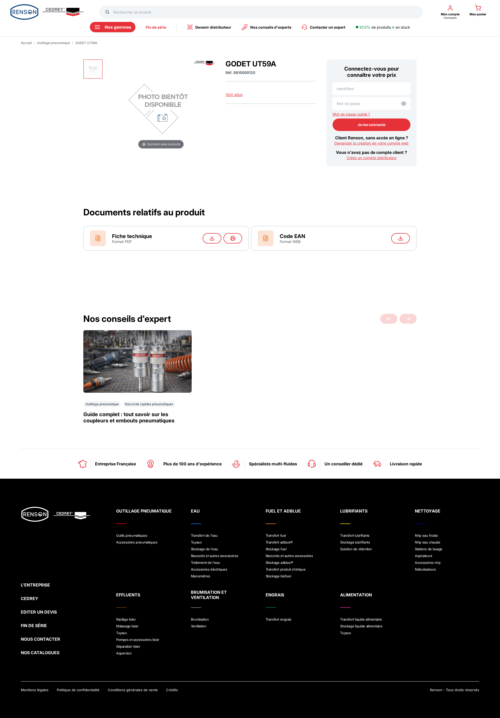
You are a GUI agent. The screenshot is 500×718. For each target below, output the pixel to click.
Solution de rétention (356, 549)
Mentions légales (34, 690)
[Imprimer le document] (232, 238)
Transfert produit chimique (286, 569)
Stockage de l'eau (204, 549)
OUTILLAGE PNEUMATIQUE (144, 511)
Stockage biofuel (278, 576)
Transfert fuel (276, 535)
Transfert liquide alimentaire (361, 619)
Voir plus (234, 94)
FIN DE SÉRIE (34, 625)
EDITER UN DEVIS (39, 612)
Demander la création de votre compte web (371, 143)
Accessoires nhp (427, 562)
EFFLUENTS (128, 594)
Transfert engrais (278, 619)
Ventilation (199, 626)
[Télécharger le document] (212, 238)
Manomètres (200, 576)
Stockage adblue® (279, 562)
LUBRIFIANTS (353, 511)
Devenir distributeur (213, 27)
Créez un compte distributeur (372, 157)
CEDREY (29, 598)
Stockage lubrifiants (355, 542)
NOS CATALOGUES (40, 652)
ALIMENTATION (356, 594)
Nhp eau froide (426, 535)
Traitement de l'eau (205, 562)
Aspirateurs (423, 556)
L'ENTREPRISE (35, 585)
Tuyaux (196, 542)
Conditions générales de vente (133, 690)
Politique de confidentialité (78, 690)
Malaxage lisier (127, 626)
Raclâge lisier (126, 619)
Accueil (26, 43)
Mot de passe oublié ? (351, 114)
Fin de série (156, 27)
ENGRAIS (275, 594)
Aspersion (124, 653)
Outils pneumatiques (131, 535)
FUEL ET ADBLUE (283, 511)
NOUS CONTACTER (40, 639)
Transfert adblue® (279, 542)
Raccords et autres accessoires (214, 556)
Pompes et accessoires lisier (137, 640)
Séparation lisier (128, 646)
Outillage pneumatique (53, 43)
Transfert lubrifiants (355, 535)
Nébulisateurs (425, 569)
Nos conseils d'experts (270, 27)
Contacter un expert (327, 27)
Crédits (172, 690)
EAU (195, 511)
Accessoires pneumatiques (136, 542)
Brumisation (200, 619)
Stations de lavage (428, 549)
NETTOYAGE (427, 511)
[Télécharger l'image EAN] (400, 238)
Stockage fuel (276, 549)
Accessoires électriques (209, 569)
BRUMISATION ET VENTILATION (209, 595)
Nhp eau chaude (427, 542)
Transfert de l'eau (204, 535)
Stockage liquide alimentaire (361, 626)
